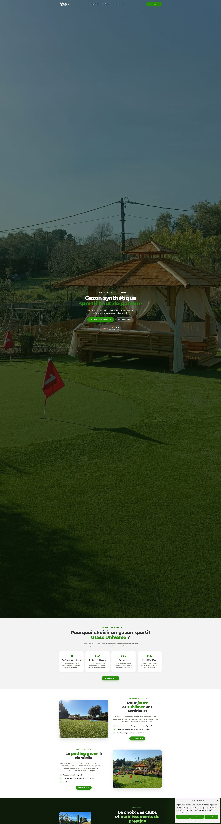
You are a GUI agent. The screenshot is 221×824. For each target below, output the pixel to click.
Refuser (197, 817)
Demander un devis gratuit (99, 319)
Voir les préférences (211, 817)
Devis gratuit (152, 4)
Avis (124, 4)
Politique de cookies (197, 820)
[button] (217, 801)
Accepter (183, 817)
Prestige (117, 4)
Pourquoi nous (94, 4)
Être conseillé (136, 738)
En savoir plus (109, 678)
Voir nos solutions (124, 319)
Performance (107, 4)
